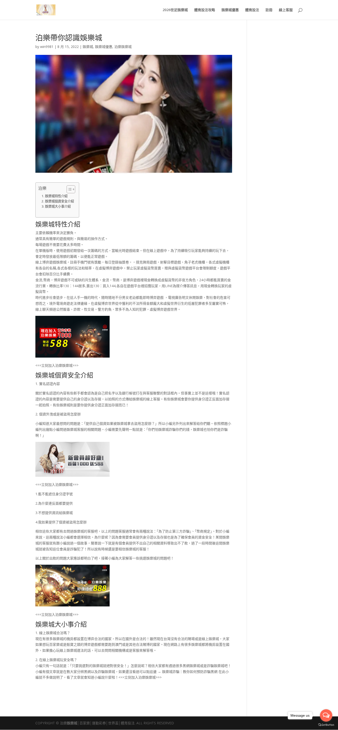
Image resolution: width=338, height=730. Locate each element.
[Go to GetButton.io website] (326, 725)
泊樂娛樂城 (123, 46)
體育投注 (252, 10)
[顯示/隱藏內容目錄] (68, 189)
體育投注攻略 (204, 10)
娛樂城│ (73, 723)
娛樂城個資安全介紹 (59, 201)
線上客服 (286, 10)
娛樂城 (88, 46)
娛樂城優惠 (230, 10)
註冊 (269, 10)
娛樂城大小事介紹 (58, 206)
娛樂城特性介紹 (56, 196)
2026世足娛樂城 (175, 10)
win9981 (46, 46)
